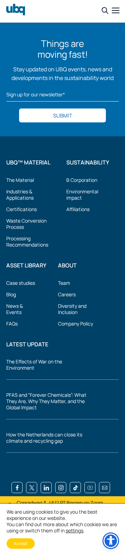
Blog (11, 294)
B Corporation (81, 180)
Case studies (20, 283)
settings (74, 531)
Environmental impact (82, 194)
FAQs (12, 324)
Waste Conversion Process (26, 224)
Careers (67, 294)
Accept (21, 543)
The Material (20, 180)
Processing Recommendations (27, 241)
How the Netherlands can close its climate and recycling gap (44, 438)
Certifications (21, 209)
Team (64, 283)
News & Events (14, 309)
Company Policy (75, 324)
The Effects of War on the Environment (34, 365)
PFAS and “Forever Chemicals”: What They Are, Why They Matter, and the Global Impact (46, 401)
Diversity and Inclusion (72, 309)
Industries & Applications (20, 194)
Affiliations (78, 209)
